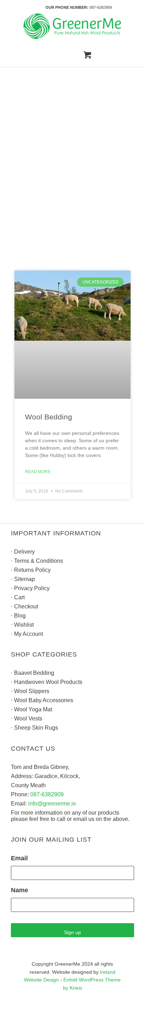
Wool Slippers (31, 691)
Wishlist (24, 625)
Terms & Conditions (38, 561)
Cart (19, 597)
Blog (20, 616)
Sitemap (24, 579)
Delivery (24, 552)
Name (19, 890)
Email (19, 858)
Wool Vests (28, 719)
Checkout (26, 606)
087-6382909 (100, 7)
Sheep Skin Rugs (36, 728)
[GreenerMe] (72, 26)
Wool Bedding (48, 417)
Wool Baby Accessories (43, 700)
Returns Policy (32, 570)
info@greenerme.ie (52, 804)
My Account (28, 634)
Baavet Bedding (34, 673)
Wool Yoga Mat (33, 709)
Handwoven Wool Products (48, 682)
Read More (38, 471)
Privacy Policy (32, 588)
